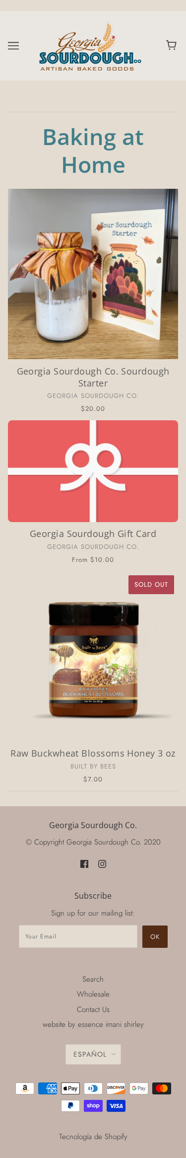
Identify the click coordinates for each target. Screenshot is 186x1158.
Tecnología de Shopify (93, 1136)
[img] (84, 863)
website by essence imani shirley (93, 1024)
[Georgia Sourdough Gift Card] (93, 471)
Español (90, 1054)
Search (93, 979)
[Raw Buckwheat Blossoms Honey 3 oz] (93, 656)
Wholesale (93, 994)
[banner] (91, 44)
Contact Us (93, 1009)
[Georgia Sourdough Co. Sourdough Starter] (93, 274)
